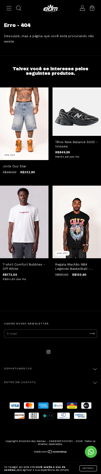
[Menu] (9, 9)
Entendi (88, 468)
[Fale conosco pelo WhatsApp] (91, 452)
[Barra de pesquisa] (18, 9)
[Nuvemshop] (50, 452)
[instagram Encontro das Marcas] (48, 352)
